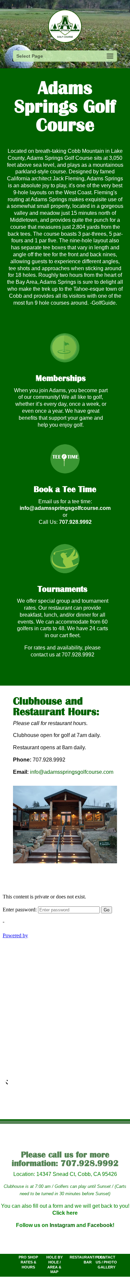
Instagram (62, 1225)
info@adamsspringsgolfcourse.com (65, 508)
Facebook (100, 1225)
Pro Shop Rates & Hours (28, 1262)
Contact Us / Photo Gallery (106, 1262)
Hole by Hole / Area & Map (54, 1264)
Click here (65, 1213)
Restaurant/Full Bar (87, 1259)
